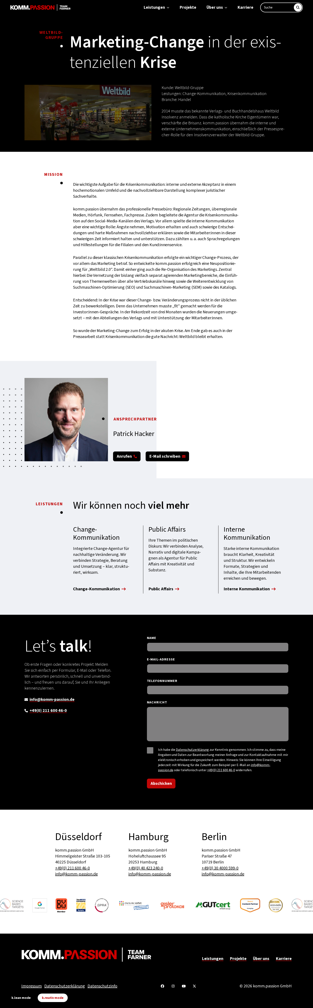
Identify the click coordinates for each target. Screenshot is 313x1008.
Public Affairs (160, 589)
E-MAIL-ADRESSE (161, 659)
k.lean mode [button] (21, 997)
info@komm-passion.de (52, 700)
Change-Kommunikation (96, 589)
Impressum (31, 986)
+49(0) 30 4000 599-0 (220, 868)
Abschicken (161, 784)
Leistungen (154, 7)
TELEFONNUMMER (162, 681)
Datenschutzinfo (102, 986)
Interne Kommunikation (247, 589)
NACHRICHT (157, 702)
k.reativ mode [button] (52, 997)
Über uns (215, 7)
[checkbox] (150, 750)
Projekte (187, 7)
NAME (151, 638)
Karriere (245, 7)
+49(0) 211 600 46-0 (48, 711)
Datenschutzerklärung (192, 749)
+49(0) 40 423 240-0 (145, 868)
